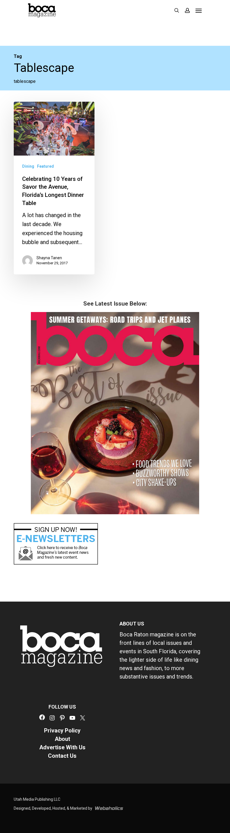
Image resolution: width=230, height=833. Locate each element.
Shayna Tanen (49, 258)
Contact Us (62, 755)
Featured (45, 166)
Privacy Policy (62, 730)
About (62, 739)
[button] (199, 10)
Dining (28, 166)
